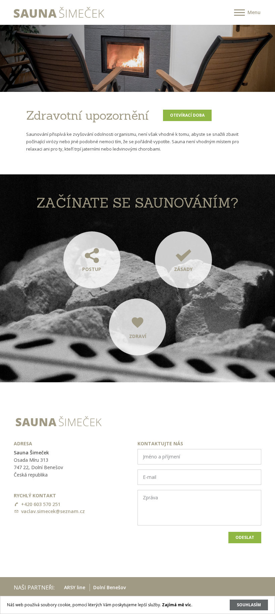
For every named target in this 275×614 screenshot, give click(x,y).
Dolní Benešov (109, 587)
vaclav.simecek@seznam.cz (53, 511)
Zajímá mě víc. (177, 605)
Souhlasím (249, 605)
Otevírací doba (187, 115)
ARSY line (74, 587)
